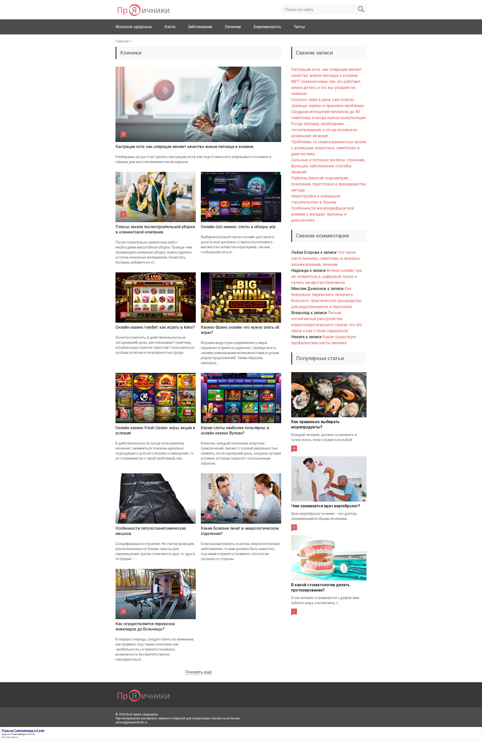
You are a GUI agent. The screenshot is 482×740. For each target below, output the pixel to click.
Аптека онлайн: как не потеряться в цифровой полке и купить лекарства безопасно (326, 276)
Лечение (233, 26)
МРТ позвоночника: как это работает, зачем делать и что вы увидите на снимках (326, 87)
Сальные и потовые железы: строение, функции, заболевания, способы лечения (328, 166)
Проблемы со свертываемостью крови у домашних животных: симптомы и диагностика (328, 147)
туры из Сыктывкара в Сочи (18, 733)
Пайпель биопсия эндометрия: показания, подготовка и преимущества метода (328, 184)
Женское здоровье (133, 26)
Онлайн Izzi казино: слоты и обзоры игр (238, 226)
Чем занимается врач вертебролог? (325, 506)
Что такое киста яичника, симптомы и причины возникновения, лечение (325, 258)
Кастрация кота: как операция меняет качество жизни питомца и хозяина (184, 146)
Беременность (267, 26)
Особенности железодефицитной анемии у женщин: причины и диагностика (322, 214)
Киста (169, 26)
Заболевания (200, 26)
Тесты (299, 26)
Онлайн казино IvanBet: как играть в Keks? (155, 327)
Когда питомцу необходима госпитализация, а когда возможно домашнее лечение (324, 129)
